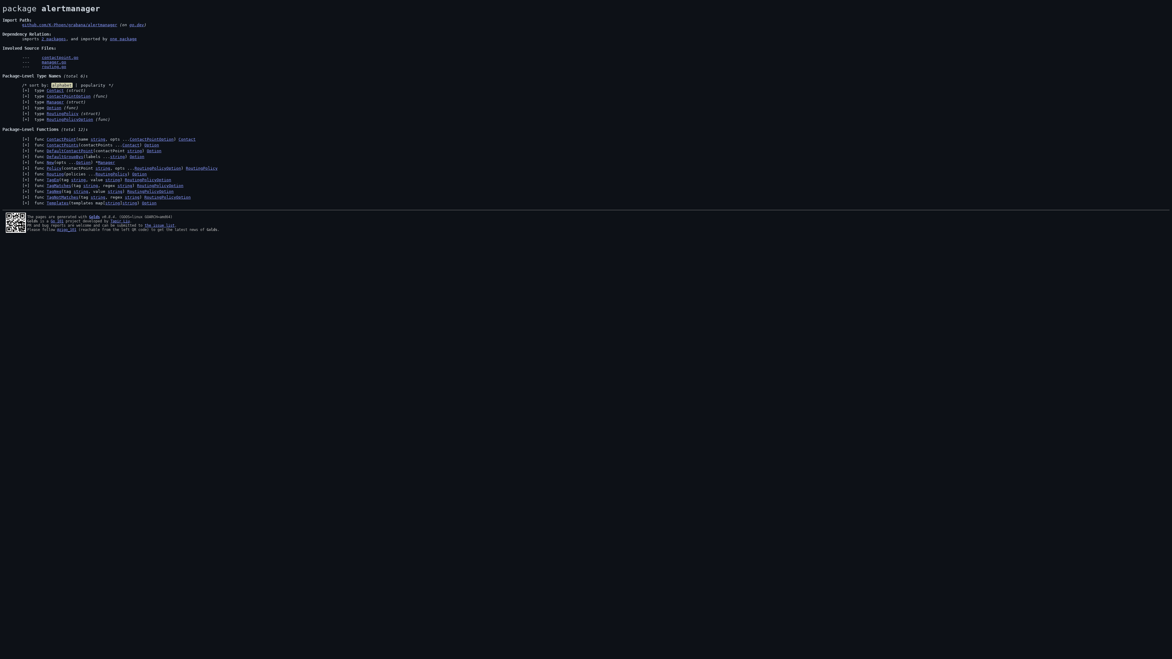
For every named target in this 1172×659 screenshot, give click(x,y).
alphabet (62, 85)
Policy (54, 168)
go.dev (136, 25)
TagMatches (59, 185)
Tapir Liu (120, 221)
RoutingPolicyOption (70, 119)
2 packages (54, 39)
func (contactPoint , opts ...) (125, 168)
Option (54, 108)
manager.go (54, 62)
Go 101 (57, 221)
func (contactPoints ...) (95, 145)
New (50, 162)
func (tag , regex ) (107, 185)
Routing (55, 174)
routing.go (54, 66)
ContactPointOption (69, 96)
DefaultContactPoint (70, 151)
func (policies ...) (89, 174)
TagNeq (54, 191)
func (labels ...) (88, 156)
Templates (58, 203)
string (98, 139)
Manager (55, 102)
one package (123, 39)
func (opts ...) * (73, 162)
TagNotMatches (62, 197)
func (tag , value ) (101, 180)
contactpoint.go (60, 57)
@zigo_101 (66, 230)
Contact (55, 90)
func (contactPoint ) (96, 151)
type (59, 90)
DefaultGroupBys (65, 156)
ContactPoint (61, 139)
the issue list (160, 225)
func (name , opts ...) (114, 139)
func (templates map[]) (94, 203)
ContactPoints (62, 145)
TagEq (53, 180)
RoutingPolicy (62, 113)
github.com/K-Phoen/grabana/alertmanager (69, 25)
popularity (93, 85)
